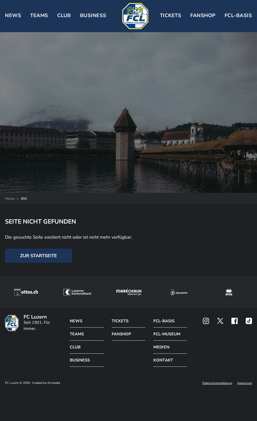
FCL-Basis (238, 15)
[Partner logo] (206, 321)
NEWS (13, 15)
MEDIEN (161, 347)
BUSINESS (93, 15)
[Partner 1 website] (26, 292)
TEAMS (39, 15)
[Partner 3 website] (129, 292)
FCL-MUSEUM (166, 334)
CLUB (64, 15)
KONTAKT (163, 360)
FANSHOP (121, 334)
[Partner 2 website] (77, 292)
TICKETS (170, 15)
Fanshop (203, 15)
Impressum (244, 383)
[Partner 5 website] (229, 292)
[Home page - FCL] (135, 16)
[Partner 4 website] (178, 292)
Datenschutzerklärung (217, 383)
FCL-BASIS (163, 321)
